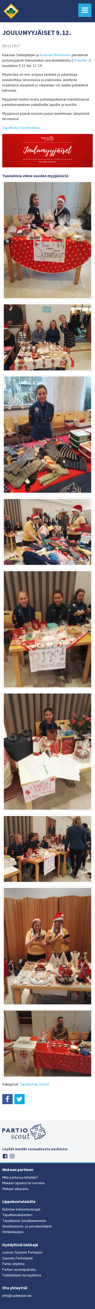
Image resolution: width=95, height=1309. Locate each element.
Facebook (5, 1156)
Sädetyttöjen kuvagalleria (21, 1275)
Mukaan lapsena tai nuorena (23, 1183)
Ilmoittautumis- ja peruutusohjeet (27, 1226)
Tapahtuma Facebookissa (21, 127)
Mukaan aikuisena (15, 1188)
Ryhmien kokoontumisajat (21, 1209)
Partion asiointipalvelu (19, 1269)
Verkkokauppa (12, 1231)
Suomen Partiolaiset (17, 1258)
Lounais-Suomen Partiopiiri (22, 1252)
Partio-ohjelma (13, 1263)
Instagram (12, 1156)
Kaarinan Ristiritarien (55, 55)
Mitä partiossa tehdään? (20, 1177)
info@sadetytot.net (16, 1295)
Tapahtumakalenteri (17, 1215)
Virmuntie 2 (81, 60)
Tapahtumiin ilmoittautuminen (24, 1220)
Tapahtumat (28, 1084)
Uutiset (44, 1084)
